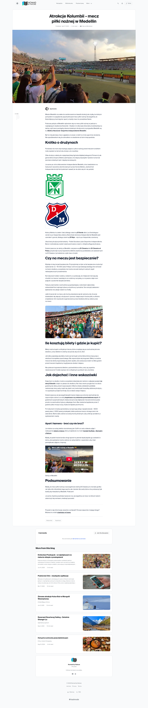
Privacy (74, 686)
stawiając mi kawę (64, 512)
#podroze (58, 521)
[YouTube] (72, 674)
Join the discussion (102, 533)
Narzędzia (59, 3)
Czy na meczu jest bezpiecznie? (20, 120)
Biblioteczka (69, 3)
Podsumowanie (19, 136)
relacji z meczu (59, 431)
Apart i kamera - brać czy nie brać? (22, 133)
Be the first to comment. (79, 539)
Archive (69, 686)
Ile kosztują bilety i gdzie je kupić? (22, 124)
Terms (80, 686)
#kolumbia (49, 521)
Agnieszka (53, 109)
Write (129, 3)
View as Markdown (87, 26)
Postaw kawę (80, 3)
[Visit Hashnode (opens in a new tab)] (74, 699)
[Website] (75, 674)
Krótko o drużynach (20, 117)
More (88, 3)
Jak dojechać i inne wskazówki (20, 129)
